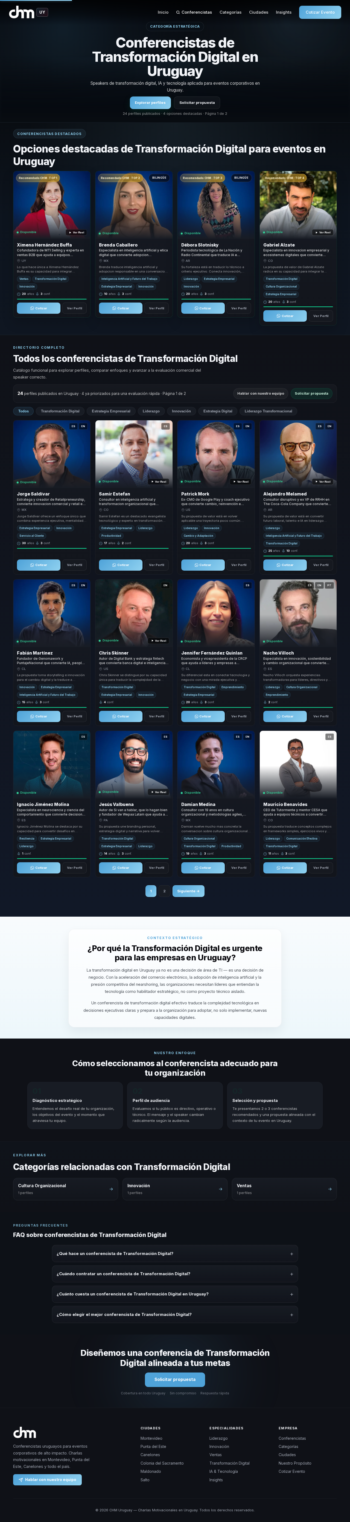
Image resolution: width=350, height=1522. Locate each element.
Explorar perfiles (150, 102)
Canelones (150, 1454)
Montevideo (151, 1438)
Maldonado (151, 1471)
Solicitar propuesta (197, 102)
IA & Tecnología (223, 1471)
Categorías (230, 12)
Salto (145, 1479)
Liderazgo (151, 411)
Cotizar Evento (320, 12)
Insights (283, 12)
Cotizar (41, 308)
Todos (23, 411)
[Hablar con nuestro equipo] (336, 1490)
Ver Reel (78, 232)
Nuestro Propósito (295, 1463)
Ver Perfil (74, 308)
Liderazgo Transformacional (268, 411)
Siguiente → (188, 891)
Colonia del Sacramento (162, 1463)
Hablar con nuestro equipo (260, 393)
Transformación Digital (60, 411)
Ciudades (258, 12)
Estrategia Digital (217, 411)
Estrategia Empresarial (111, 411)
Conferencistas (197, 12)
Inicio (163, 12)
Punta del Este (153, 1446)
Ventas (215, 1454)
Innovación (181, 411)
